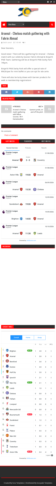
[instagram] (54, 2)
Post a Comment (11, 135)
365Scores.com (31, 240)
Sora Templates (18, 483)
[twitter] (51, 2)
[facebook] (48, 2)
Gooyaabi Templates (44, 483)
